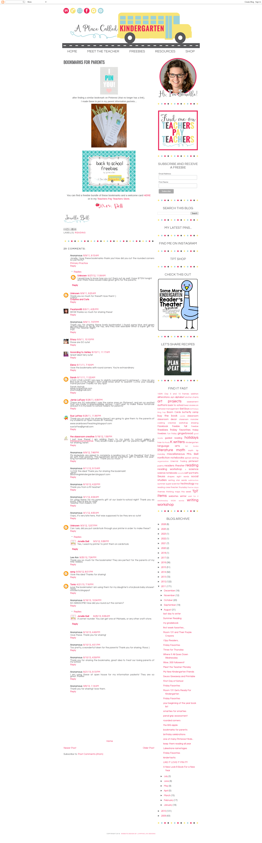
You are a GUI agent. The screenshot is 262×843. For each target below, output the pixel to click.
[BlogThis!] (67, 229)
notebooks (177, 457)
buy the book (167, 415)
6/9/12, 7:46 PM (91, 452)
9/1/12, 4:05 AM (91, 513)
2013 (164, 577)
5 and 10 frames (179, 394)
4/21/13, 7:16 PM (85, 584)
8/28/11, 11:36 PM (92, 416)
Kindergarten (192, 442)
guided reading (173, 438)
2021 (164, 543)
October (168, 600)
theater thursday (179, 487)
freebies (162, 429)
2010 (164, 811)
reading (80, 233)
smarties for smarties (174, 711)
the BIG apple (170, 725)
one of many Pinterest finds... (178, 739)
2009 (164, 816)
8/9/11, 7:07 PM (91, 322)
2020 (164, 548)
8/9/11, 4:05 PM (90, 309)
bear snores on (191, 405)
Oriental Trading (178, 461)
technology (187, 483)
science (193, 469)
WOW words (177, 501)
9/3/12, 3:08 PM (101, 541)
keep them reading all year (177, 744)
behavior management (168, 409)
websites (173, 496)
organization (163, 461)
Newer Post (70, 748)
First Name (163, 182)
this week (186, 492)
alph (172, 397)
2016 (164, 562)
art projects (169, 401)
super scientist (173, 484)
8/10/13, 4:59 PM (91, 657)
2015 (164, 567)
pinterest (193, 461)
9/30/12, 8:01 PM (84, 572)
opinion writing (191, 458)
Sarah (73, 377)
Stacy (73, 339)
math (180, 450)
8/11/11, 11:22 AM (86, 377)
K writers (177, 442)
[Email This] (64, 229)
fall (185, 426)
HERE (147, 195)
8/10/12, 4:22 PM (91, 484)
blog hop (161, 412)
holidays (191, 438)
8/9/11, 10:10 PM (85, 339)
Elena (73, 365)
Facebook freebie (168, 426)
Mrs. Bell (192, 453)
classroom (192, 416)
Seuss (161, 476)
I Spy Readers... (171, 640)
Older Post (148, 748)
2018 (164, 553)
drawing (194, 423)
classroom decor (167, 419)
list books (191, 446)
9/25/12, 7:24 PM (87, 557)
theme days (192, 487)
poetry (160, 466)
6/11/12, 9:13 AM (91, 468)
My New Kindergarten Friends (178, 672)
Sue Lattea (76, 416)
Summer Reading (172, 618)
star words (181, 480)
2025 (164, 529)
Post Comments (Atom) (90, 754)
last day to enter (172, 614)
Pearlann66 (76, 309)
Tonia (73, 584)
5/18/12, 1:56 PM (103, 436)
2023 (164, 534)
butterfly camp (190, 412)
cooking (161, 423)
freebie (194, 426)
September (170, 605)
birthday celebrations (174, 734)
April (166, 790)
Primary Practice (79, 263)
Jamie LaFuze (77, 400)
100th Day (162, 394)
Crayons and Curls (79, 299)
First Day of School (173, 681)
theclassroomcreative (81, 441)
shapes (170, 476)
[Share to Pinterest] (75, 229)
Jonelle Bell (83, 541)
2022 (164, 538)
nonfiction (163, 457)
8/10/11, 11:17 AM (101, 352)
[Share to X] (70, 229)
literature (165, 450)
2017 (164, 558)
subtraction (193, 480)
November (169, 595)
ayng (72, 572)
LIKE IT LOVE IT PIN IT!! (175, 762)
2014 (164, 572)
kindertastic (169, 757)
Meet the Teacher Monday (177, 667)
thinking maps (173, 492)
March (167, 795)
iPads (167, 442)
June (166, 781)
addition (194, 394)
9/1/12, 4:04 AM (91, 497)
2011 (164, 586)
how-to (160, 442)
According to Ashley (80, 352)
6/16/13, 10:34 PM (92, 600)
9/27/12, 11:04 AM (96, 275)
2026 (164, 524)
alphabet (179, 397)
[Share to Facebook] (72, 229)
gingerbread (185, 433)
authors (162, 405)
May (166, 786)
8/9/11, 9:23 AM (88, 293)
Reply (73, 266)
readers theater (174, 465)
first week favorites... (174, 627)
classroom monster (188, 419)
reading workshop (169, 469)
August (168, 610)
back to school (176, 405)
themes (161, 492)
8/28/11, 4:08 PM (94, 400)
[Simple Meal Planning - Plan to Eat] (178, 374)
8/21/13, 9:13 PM (91, 672)
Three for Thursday (173, 650)
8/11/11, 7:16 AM (85, 365)
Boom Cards (174, 412)
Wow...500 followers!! (173, 662)
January (168, 805)
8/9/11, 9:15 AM (91, 255)
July (166, 776)
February (169, 800)
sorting (171, 480)
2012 (164, 581)
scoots (181, 473)
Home (109, 741)
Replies (77, 272)
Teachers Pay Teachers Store (113, 198)
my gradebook (170, 623)
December (170, 590)
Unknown (82, 275)
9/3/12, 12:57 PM (88, 525)
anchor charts (191, 397)
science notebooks (167, 473)
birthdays (194, 409)
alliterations (163, 397)
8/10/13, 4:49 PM (91, 632)
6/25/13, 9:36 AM (101, 616)
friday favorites (180, 429)
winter (183, 496)
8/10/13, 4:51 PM (91, 645)
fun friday (172, 433)
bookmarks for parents (175, 730)
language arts (168, 445)
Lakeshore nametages (175, 748)
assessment (192, 402)
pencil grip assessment (175, 716)
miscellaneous (176, 453)
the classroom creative (82, 436)
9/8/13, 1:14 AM (91, 686)
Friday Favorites (171, 645)
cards (182, 416)
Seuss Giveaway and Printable (179, 676)
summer (161, 484)
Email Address (165, 174)
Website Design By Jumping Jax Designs (138, 833)
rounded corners (172, 720)
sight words (183, 476)
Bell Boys (185, 409)
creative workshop (178, 423)
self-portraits (191, 473)
